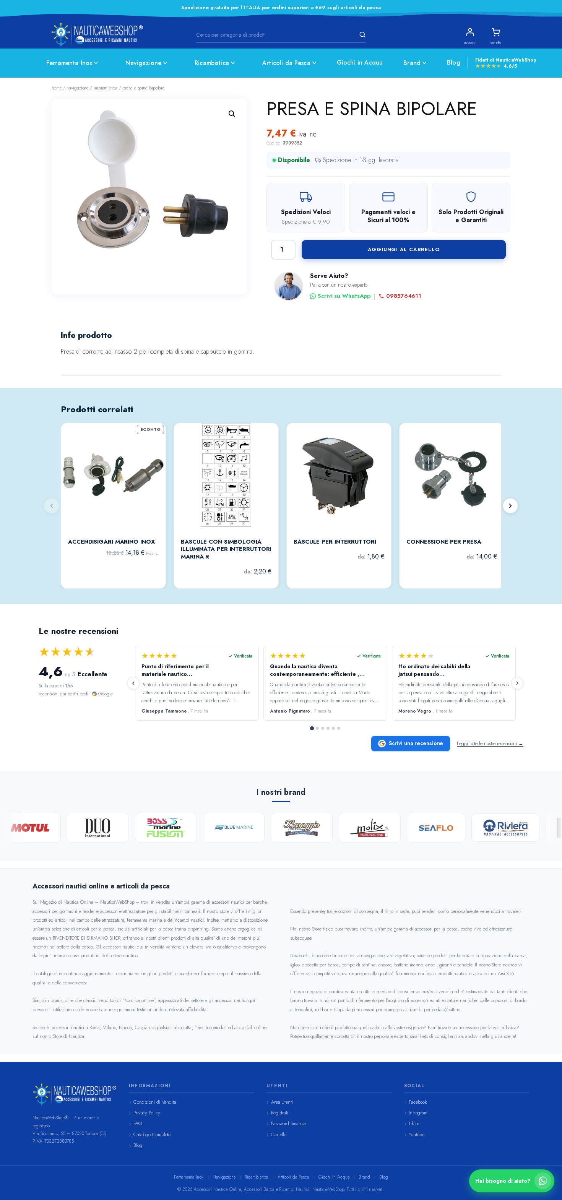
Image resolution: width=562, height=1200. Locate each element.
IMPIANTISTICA (105, 87)
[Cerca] (361, 35)
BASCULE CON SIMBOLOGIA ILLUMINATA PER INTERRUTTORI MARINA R (226, 549)
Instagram (418, 1112)
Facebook (418, 1102)
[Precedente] (133, 683)
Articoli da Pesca (286, 62)
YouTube (416, 1134)
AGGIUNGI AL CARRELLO (404, 249)
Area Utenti (282, 1102)
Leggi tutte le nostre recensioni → (490, 743)
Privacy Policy (146, 1112)
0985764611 (403, 296)
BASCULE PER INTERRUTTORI (335, 542)
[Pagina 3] (322, 728)
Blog (453, 62)
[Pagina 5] (333, 728)
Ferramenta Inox (69, 62)
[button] (232, 114)
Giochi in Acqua (360, 62)
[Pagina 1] (312, 728)
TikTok (414, 1123)
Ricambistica (212, 62)
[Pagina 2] (317, 728)
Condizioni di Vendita (154, 1102)
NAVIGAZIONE (77, 87)
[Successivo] (510, 505)
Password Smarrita (288, 1123)
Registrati (279, 1112)
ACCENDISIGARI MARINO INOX (111, 542)
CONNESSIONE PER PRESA (443, 542)
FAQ (137, 1123)
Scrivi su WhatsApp (344, 296)
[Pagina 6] (338, 728)
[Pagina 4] (328, 728)
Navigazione (143, 62)
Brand (412, 62)
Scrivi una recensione (416, 743)
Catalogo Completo (152, 1134)
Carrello (278, 1134)
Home (57, 87)
